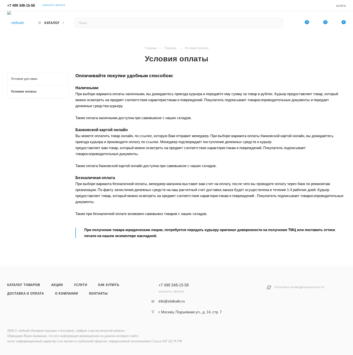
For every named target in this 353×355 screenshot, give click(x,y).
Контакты (98, 293)
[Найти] (277, 23)
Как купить (108, 285)
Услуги (80, 285)
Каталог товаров (23, 285)
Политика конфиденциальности (299, 287)
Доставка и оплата (25, 293)
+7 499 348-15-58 (21, 5)
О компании (66, 293)
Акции (57, 285)
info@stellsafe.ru (171, 301)
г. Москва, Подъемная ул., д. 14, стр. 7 (190, 312)
